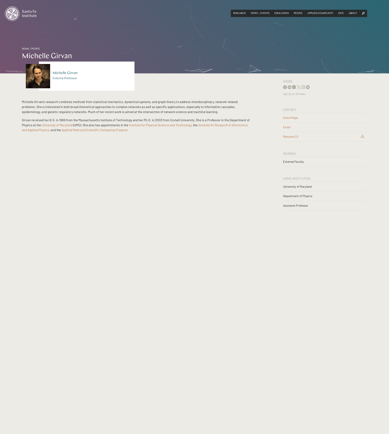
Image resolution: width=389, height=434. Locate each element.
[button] (239, 13)
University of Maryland (57, 125)
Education (281, 13)
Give (341, 13)
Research (239, 13)
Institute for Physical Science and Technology (160, 125)
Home (25, 49)
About (353, 13)
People (298, 13)
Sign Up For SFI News (294, 93)
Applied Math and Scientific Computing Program (95, 130)
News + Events (260, 13)
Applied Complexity (320, 13)
